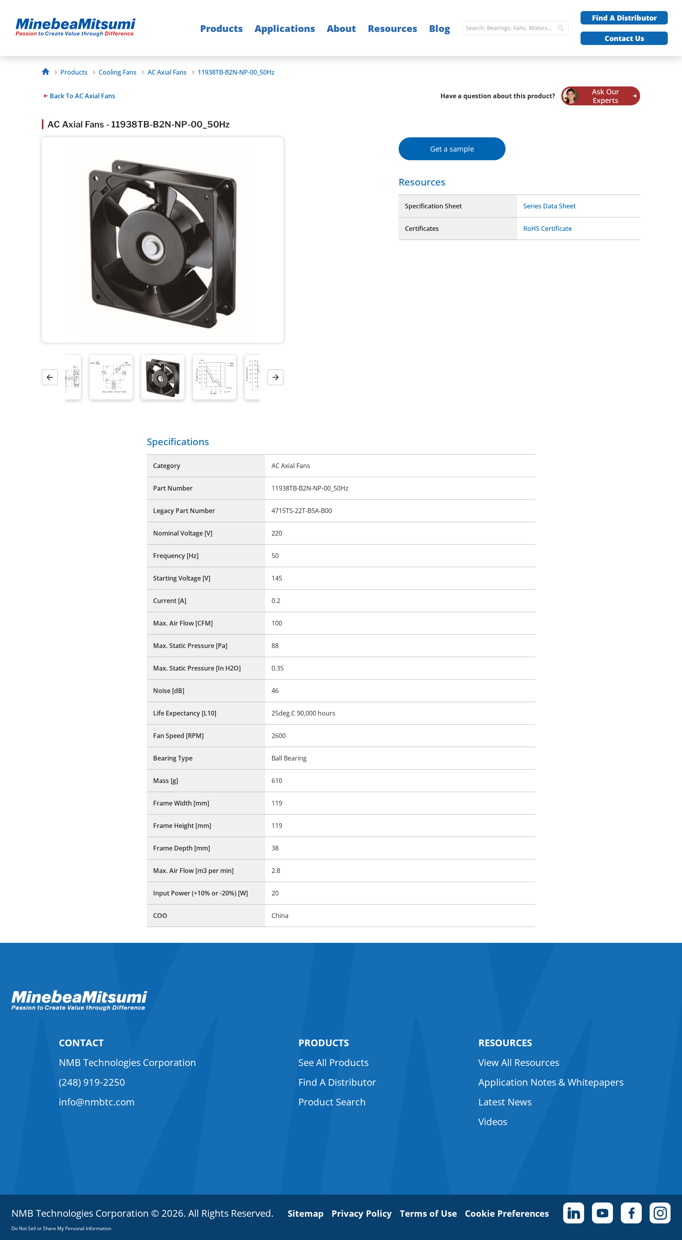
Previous (52, 377)
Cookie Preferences (507, 1213)
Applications (285, 28)
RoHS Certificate (547, 228)
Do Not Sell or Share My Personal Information (61, 1228)
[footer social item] (573, 1213)
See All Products (333, 1062)
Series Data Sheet (549, 206)
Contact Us (624, 38)
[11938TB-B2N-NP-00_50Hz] (91, 28)
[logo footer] (79, 1008)
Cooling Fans (118, 72)
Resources (392, 28)
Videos (492, 1121)
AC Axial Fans (167, 72)
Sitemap (306, 1213)
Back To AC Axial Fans (82, 96)
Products (221, 28)
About (341, 28)
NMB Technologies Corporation (127, 1062)
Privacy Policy (362, 1213)
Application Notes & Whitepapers (551, 1081)
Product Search (332, 1101)
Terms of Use (428, 1213)
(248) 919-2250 (92, 1081)
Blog (439, 28)
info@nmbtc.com (97, 1101)
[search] (561, 28)
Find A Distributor (624, 17)
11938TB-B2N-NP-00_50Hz (236, 72)
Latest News (505, 1101)
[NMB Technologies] (47, 72)
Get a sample (452, 149)
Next (278, 377)
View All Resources (518, 1062)
